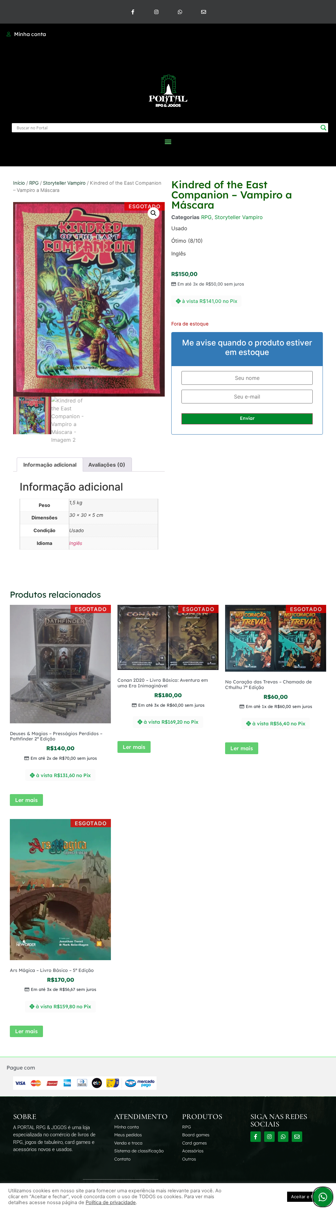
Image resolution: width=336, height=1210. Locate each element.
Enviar (247, 418)
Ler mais (26, 800)
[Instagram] (156, 12)
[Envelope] (203, 12)
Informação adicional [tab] (49, 464)
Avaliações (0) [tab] (106, 464)
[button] (168, 141)
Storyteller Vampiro (64, 183)
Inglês (75, 543)
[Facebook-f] (132, 12)
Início (19, 183)
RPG (34, 183)
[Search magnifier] (323, 127)
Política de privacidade (111, 1202)
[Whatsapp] (180, 12)
